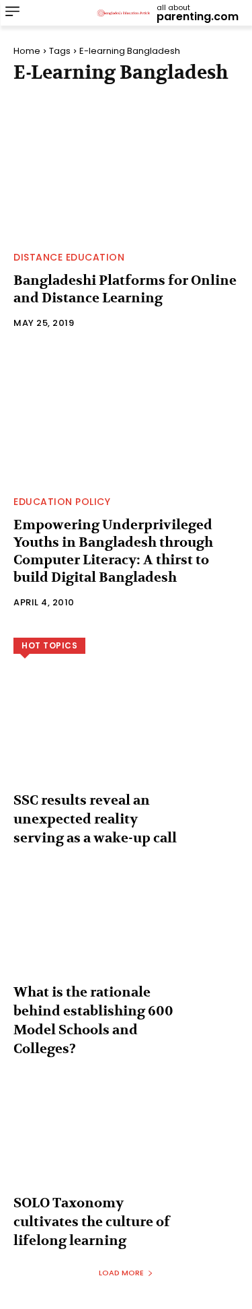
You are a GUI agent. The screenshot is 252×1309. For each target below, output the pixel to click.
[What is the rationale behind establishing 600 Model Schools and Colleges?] (126, 932)
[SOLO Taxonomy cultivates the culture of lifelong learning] (126, 1143)
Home (26, 50)
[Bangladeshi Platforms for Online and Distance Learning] (126, 171)
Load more (121, 1272)
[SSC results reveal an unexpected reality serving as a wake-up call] (126, 740)
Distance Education (68, 257)
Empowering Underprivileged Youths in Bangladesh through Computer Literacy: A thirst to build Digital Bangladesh (113, 551)
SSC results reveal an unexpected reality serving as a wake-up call (95, 819)
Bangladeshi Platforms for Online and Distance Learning (125, 289)
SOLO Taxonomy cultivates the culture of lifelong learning (91, 1222)
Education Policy (61, 501)
